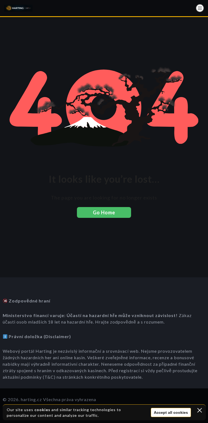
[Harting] (18, 8)
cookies (42, 409)
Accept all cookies (171, 412)
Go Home (104, 212)
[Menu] (200, 8)
